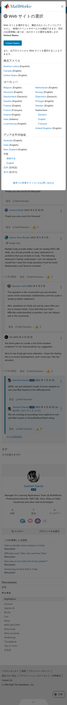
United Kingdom (43, 128)
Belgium (8, 87)
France (7, 110)
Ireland (7, 114)
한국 (6, 172)
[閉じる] (62, 6)
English (42, 119)
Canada (8, 70)
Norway (39, 92)
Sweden (39, 105)
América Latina (11, 66)
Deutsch (42, 114)
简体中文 (11, 158)
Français (42, 123)
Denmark (8, 92)
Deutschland (10, 96)
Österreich (40, 96)
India (6, 145)
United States (10, 75)
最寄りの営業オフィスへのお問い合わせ (33, 183)
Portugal (39, 101)
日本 (6, 167)
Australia (8, 140)
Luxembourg (10, 123)
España (7, 101)
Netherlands (41, 87)
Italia (6, 119)
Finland (7, 105)
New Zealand (10, 149)
